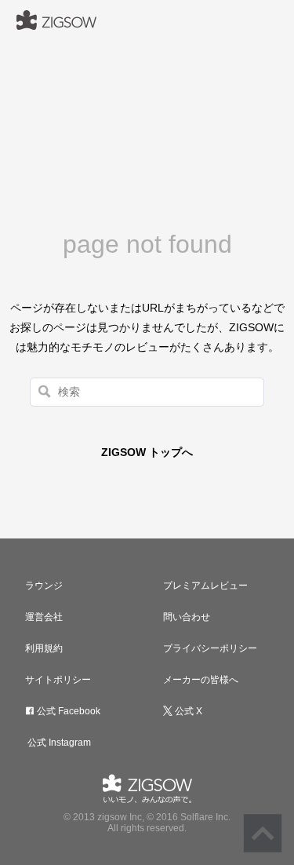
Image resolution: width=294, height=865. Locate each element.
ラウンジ (44, 585)
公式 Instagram (58, 742)
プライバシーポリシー (210, 648)
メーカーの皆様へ (200, 679)
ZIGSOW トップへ (147, 452)
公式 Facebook (67, 711)
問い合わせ (186, 616)
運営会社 (44, 616)
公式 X (187, 711)
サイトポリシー (58, 679)
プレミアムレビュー (205, 585)
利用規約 (44, 648)
